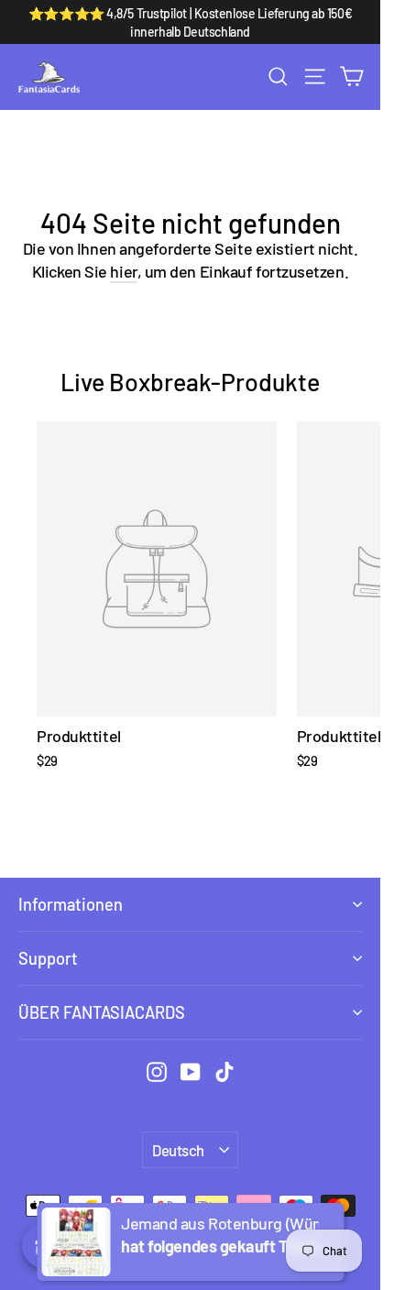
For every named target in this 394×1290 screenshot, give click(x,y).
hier (123, 271)
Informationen (70, 904)
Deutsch (178, 1150)
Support (48, 958)
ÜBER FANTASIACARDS (101, 1012)
